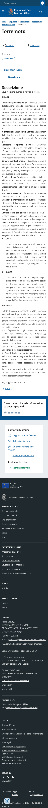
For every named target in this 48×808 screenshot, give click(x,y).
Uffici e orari (7, 684)
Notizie (5, 588)
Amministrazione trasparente (14, 750)
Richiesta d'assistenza (11, 763)
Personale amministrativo (13, 528)
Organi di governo (9, 524)
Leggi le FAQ (7, 753)
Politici (4, 532)
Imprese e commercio (11, 569)
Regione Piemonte (10, 3)
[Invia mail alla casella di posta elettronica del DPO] (19, 704)
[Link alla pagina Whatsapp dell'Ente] (8, 777)
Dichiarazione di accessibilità (14, 746)
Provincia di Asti (9, 729)
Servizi (31, 791)
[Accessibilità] (7, 801)
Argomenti (13, 21)
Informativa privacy (10, 738)
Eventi (4, 607)
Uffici (4, 537)
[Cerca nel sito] (39, 11)
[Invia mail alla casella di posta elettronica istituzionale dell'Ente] (27, 639)
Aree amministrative (11, 511)
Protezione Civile (8, 24)
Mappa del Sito (36, 794)
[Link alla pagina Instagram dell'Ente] (3, 777)
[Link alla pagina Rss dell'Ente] (12, 777)
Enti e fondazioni (9, 519)
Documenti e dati (9, 515)
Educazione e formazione (13, 564)
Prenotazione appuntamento (14, 760)
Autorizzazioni (8, 556)
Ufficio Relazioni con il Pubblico (15, 680)
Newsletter (7, 780)
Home (4, 21)
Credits (15, 794)
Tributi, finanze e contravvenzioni (16, 573)
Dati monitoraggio (9, 791)
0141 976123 (16, 632)
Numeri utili (7, 689)
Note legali (6, 742)
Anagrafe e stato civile (11, 551)
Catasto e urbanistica (11, 560)
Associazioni (24, 21)
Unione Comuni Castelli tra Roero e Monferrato (22, 733)
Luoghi (4, 603)
